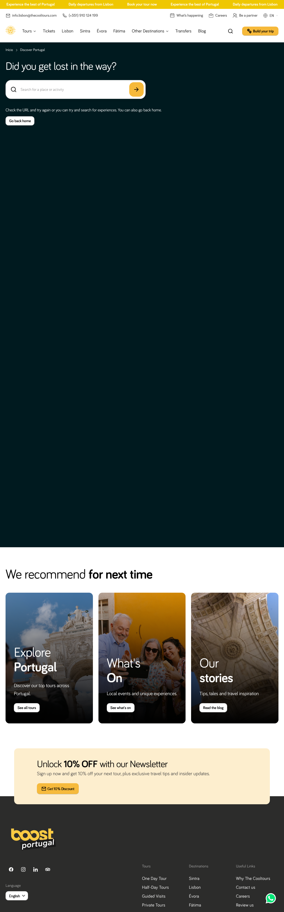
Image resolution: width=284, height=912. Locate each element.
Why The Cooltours (253, 878)
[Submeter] (136, 89)
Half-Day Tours (155, 887)
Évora (194, 896)
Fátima (195, 905)
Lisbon (195, 887)
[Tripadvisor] (47, 869)
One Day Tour (154, 878)
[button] (31, 15)
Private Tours (153, 905)
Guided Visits (154, 896)
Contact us (245, 887)
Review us (245, 905)
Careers (243, 896)
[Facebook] (11, 869)
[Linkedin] (35, 869)
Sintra (194, 878)
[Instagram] (23, 869)
